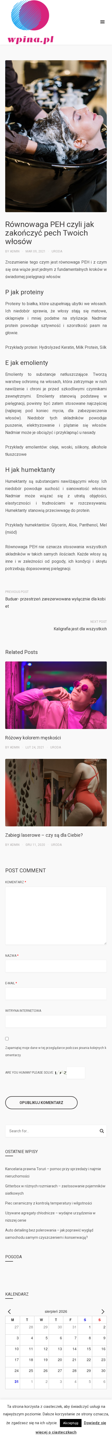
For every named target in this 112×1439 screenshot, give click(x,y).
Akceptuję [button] (70, 1423)
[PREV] (10, 1311)
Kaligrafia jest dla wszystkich (80, 628)
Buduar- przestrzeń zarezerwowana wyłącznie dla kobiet (55, 603)
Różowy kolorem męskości (33, 737)
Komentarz (15, 882)
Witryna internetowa (23, 1011)
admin (15, 251)
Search (102, 1132)
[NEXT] (102, 1311)
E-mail (11, 983)
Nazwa (11, 956)
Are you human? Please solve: (30, 1072)
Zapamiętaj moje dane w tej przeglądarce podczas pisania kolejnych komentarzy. (55, 1051)
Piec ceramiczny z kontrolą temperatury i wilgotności (48, 1203)
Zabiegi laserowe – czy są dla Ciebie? (44, 835)
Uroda (57, 251)
